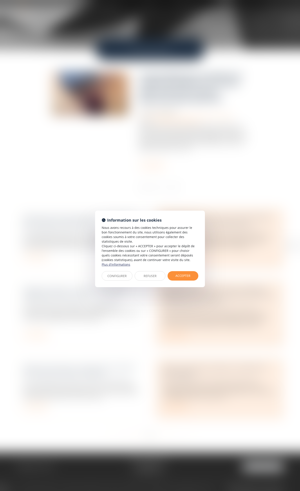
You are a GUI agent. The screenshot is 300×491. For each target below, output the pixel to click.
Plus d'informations (116, 264)
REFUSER (150, 276)
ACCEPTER (182, 276)
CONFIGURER (117, 276)
